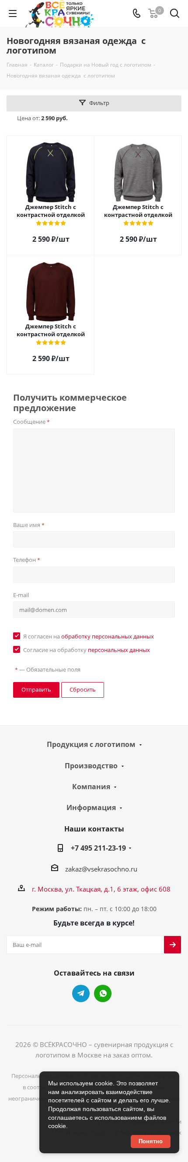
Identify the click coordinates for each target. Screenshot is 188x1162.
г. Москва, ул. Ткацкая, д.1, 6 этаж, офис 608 (101, 889)
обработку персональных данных (107, 636)
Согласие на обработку (86, 650)
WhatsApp (102, 993)
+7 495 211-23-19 (98, 848)
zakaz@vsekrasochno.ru (101, 869)
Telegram (81, 993)
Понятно (151, 1141)
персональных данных (119, 650)
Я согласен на (88, 636)
